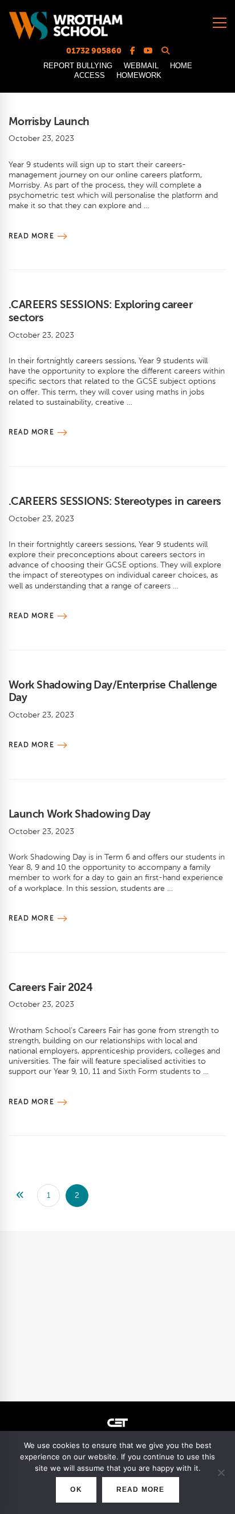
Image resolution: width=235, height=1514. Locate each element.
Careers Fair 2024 (50, 987)
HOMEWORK (138, 75)
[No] (220, 1472)
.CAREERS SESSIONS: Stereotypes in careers (115, 501)
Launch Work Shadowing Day (80, 814)
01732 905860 (93, 50)
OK (76, 1490)
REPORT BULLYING (77, 65)
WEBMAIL (141, 65)
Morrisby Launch (49, 121)
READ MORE (140, 1490)
